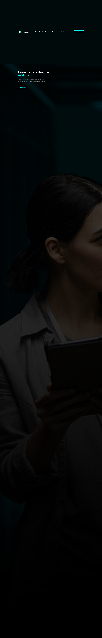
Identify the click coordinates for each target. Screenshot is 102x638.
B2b (39, 32)
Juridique (53, 32)
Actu (36, 32)
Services (65, 32)
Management (59, 32)
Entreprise (47, 32)
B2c (43, 32)
